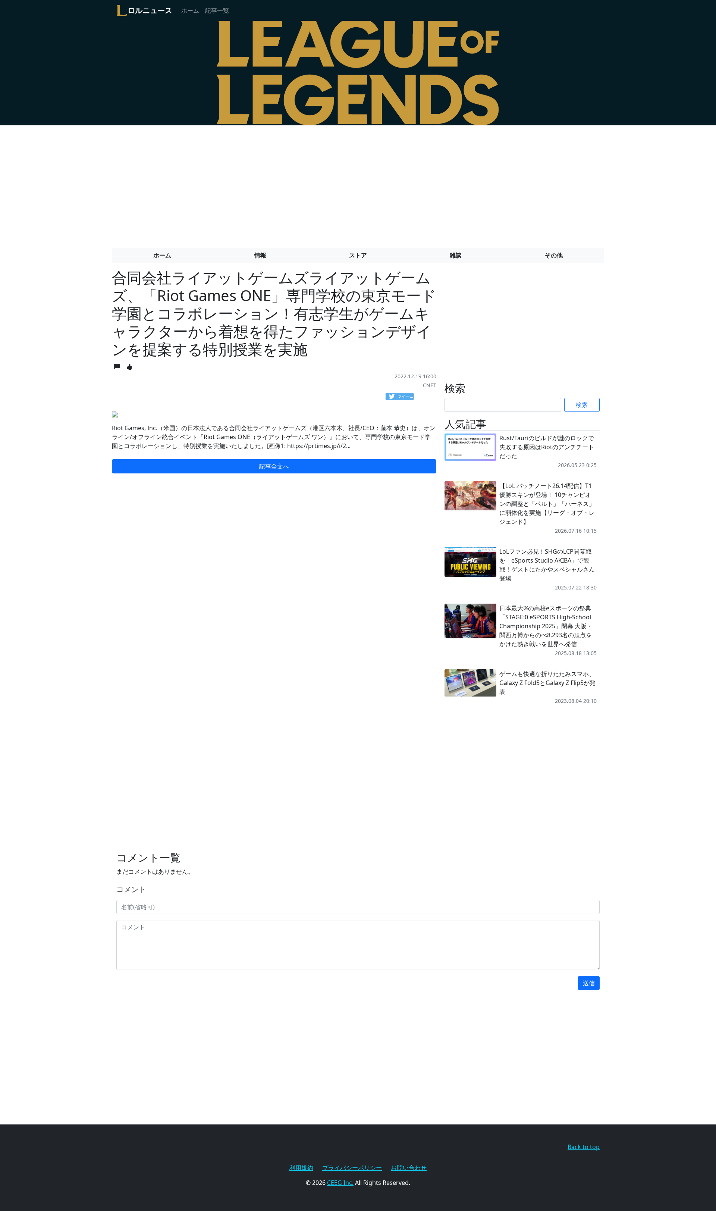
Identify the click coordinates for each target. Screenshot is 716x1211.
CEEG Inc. (340, 1183)
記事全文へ (274, 466)
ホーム (190, 10)
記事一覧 (217, 10)
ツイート (406, 396)
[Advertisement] (358, 183)
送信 (589, 983)
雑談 (456, 255)
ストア (358, 255)
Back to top (584, 1147)
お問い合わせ (409, 1168)
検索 (582, 405)
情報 (260, 255)
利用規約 (301, 1168)
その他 (554, 255)
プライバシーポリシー (352, 1168)
